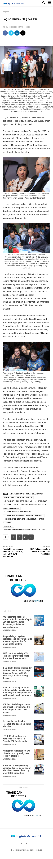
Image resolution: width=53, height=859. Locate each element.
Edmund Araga (37, 494)
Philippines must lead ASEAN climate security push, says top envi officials (16, 753)
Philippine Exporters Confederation (17, 512)
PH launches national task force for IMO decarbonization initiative (17, 724)
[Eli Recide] (4, 27)
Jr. (31, 501)
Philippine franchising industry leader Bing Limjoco (23, 515)
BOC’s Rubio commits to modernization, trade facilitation (39, 551)
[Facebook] (5, 33)
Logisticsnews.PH (41, 501)
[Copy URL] (22, 33)
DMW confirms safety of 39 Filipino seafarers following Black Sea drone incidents (16, 656)
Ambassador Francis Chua (20, 494)
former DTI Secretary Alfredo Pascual (18, 497)
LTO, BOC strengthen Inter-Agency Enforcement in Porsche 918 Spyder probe (15, 739)
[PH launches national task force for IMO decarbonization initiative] (39, 725)
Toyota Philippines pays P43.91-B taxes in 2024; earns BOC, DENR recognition (13, 553)
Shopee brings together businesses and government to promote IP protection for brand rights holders (17, 640)
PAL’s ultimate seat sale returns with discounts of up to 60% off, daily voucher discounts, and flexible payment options (17, 621)
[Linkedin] (17, 33)
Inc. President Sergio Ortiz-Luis (16, 501)
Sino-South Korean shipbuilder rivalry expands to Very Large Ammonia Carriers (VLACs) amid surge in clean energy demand (17, 673)
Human (5, 12)
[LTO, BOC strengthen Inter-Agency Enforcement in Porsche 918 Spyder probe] (39, 739)
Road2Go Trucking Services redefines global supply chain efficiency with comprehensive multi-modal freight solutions (17, 691)
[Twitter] (11, 33)
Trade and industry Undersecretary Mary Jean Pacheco (24, 530)
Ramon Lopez (8, 526)
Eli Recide (13, 27)
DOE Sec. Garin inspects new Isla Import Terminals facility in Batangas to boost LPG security (16, 708)
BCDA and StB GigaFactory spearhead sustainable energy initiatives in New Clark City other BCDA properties (17, 769)
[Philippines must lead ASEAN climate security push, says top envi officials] (39, 754)
